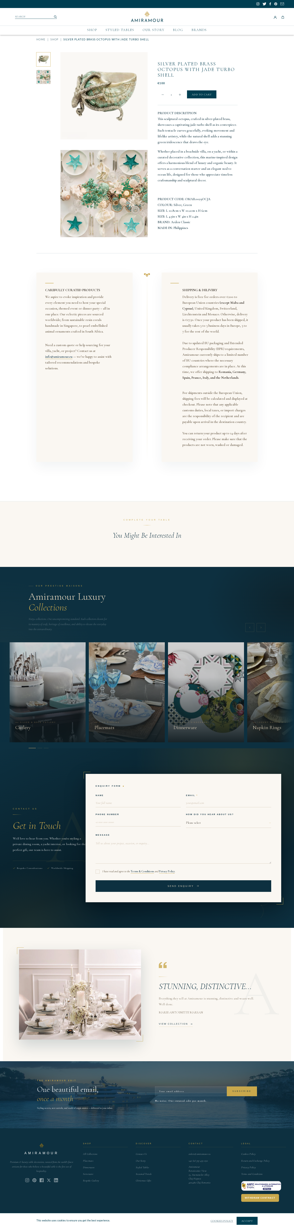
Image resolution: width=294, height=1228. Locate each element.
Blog (178, 30)
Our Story (154, 30)
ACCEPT (247, 1221)
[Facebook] (42, 1180)
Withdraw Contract (260, 1198)
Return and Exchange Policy (255, 1160)
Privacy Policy (167, 871)
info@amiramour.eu (58, 357)
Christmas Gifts (143, 1180)
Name (100, 795)
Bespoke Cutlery (91, 1180)
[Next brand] (261, 627)
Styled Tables (120, 30)
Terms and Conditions (252, 1174)
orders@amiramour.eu (199, 1154)
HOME (40, 39)
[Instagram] (27, 1180)
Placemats (88, 1160)
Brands (199, 30)
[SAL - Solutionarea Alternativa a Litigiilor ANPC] (261, 1186)
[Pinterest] (34, 1180)
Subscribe (241, 1091)
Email (190, 795)
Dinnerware (89, 1167)
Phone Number (107, 814)
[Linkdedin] (49, 1180)
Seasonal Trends (144, 1174)
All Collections (90, 1154)
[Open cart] (283, 17)
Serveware (88, 1174)
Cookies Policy (248, 1154)
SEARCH (20, 16)
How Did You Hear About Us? (210, 814)
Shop (92, 30)
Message (103, 835)
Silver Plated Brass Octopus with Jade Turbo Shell (196, 69)
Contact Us (141, 1154)
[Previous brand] (249, 627)
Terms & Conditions (142, 871)
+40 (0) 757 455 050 (198, 1160)
